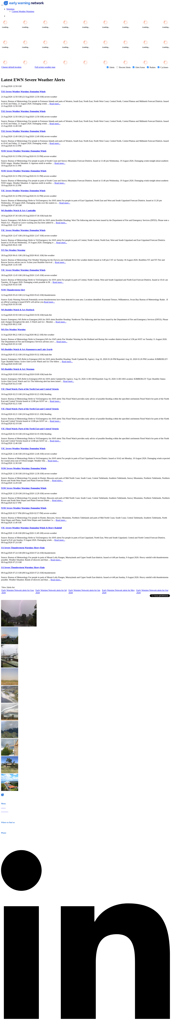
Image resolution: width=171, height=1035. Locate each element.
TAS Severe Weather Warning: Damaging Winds (23, 91)
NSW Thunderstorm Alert (13, 290)
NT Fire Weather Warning (13, 250)
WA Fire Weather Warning (13, 329)
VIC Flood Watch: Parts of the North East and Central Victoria (30, 389)
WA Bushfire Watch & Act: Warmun (17, 369)
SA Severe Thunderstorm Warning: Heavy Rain (23, 548)
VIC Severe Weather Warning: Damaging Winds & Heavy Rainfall (31, 528)
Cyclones (164, 67)
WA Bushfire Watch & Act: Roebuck (17, 310)
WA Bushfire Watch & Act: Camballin (18, 210)
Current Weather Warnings (23, 11)
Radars (153, 67)
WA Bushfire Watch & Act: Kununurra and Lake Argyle (27, 349)
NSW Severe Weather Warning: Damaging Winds (23, 151)
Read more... (55, 104)
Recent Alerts (125, 67)
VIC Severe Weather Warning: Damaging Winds (23, 190)
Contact (4, 815)
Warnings (10, 9)
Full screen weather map (45, 67)
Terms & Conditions (8, 819)
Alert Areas (140, 67)
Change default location (11, 67)
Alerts (111, 67)
